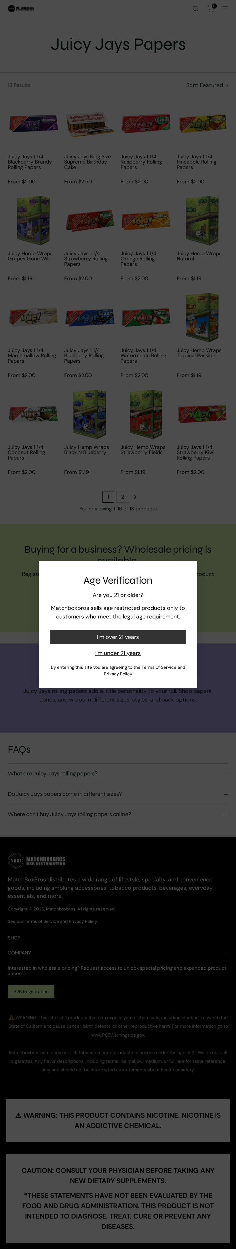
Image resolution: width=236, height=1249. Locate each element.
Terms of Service (159, 667)
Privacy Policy (118, 674)
